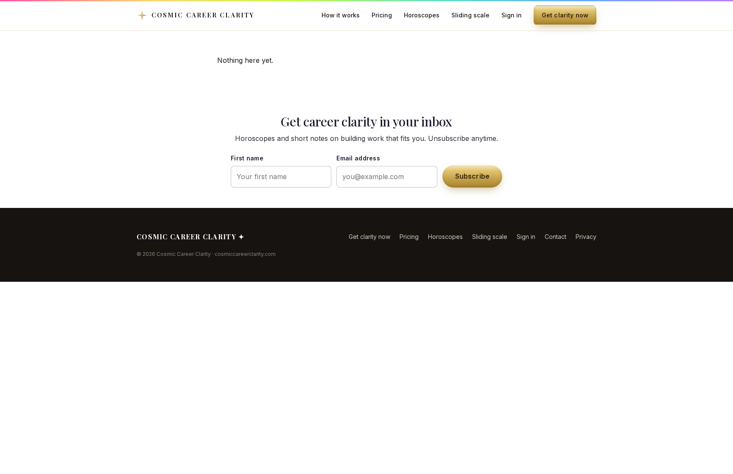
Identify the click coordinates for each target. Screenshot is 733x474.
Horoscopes (421, 15)
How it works (341, 15)
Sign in (511, 15)
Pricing (382, 15)
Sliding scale (470, 15)
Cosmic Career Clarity (202, 15)
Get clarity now (565, 15)
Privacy (586, 236)
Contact (555, 236)
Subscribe (472, 176)
